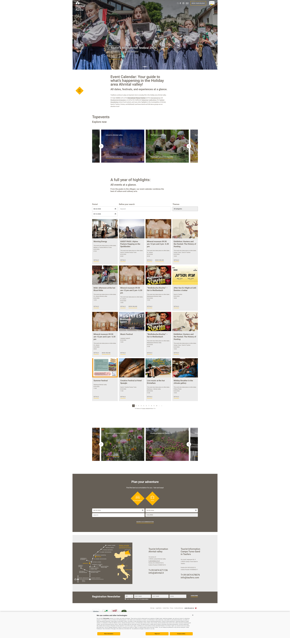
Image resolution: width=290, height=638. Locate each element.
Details (96, 260)
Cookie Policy (166, 608)
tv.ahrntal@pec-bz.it (154, 561)
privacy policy (144, 599)
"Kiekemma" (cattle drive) (148, 100)
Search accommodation (145, 522)
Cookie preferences (178, 608)
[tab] (143, 66)
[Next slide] (189, 146)
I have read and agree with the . (137, 599)
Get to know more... (113, 455)
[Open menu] (79, 90)
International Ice (155, 98)
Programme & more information (161, 157)
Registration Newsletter (106, 596)
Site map (152, 608)
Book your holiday (198, 3)
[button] (192, 615)
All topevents (115, 58)
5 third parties (106, 618)
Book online (159, 260)
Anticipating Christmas (114, 157)
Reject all (157, 633)
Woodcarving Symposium (118, 100)
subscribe (194, 595)
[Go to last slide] (101, 146)
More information (108, 633)
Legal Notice (158, 608)
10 (156, 405)
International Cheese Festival (136, 98)
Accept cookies (181, 633)
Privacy (171, 608)
